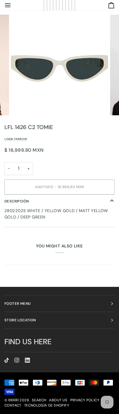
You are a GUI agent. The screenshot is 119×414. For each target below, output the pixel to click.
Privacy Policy (84, 400)
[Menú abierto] (12, 5)
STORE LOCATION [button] (20, 320)
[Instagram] (16, 360)
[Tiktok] (6, 360)
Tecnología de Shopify (46, 405)
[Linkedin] (27, 360)
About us (58, 400)
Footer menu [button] (17, 303)
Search (39, 400)
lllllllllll (13, 400)
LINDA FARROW (15, 139)
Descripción (16, 201)
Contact (12, 405)
